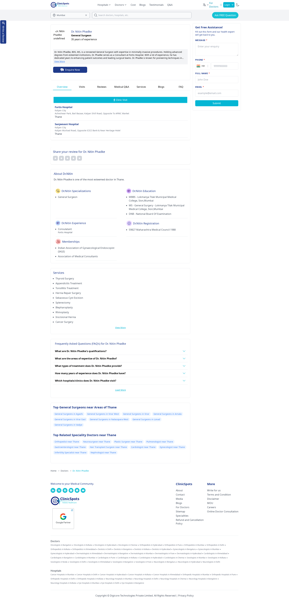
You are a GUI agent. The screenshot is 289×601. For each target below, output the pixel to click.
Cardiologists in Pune (106, 558)
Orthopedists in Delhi (215, 545)
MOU (210, 503)
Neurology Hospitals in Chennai (173, 579)
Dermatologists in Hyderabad (189, 553)
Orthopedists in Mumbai (194, 545)
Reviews (101, 86)
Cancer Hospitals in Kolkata (139, 574)
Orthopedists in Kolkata (60, 549)
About (179, 490)
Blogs (142, 4)
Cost (133, 4)
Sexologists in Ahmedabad (99, 562)
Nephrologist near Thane (103, 452)
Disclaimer (213, 498)
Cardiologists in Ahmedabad (215, 553)
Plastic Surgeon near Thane (128, 441)
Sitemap (180, 511)
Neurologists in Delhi (211, 562)
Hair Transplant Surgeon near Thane (108, 447)
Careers (211, 507)
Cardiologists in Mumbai (85, 558)
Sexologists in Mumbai (196, 558)
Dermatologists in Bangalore (116, 553)
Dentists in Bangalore (123, 549)
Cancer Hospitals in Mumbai (62, 574)
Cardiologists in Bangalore (62, 558)
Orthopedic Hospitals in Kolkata (90, 579)
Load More (120, 390)
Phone (200, 59)
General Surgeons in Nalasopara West (109, 419)
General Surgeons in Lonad (146, 419)
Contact (180, 494)
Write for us (214, 490)
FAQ (181, 86)
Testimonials (156, 4)
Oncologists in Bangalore (61, 545)
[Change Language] (206, 5)
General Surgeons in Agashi (69, 413)
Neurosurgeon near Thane (96, 441)
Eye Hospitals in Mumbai (88, 583)
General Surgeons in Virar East (70, 419)
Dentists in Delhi (105, 549)
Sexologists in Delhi (78, 562)
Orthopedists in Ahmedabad (84, 549)
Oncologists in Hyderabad (105, 545)
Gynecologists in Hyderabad (62, 553)
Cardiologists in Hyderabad (150, 558)
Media (179, 498)
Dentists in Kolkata (142, 549)
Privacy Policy (186, 595)
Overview (62, 86)
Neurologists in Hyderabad (189, 562)
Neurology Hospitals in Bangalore (203, 579)
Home (55, 470)
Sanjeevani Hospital (67, 124)
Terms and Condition (219, 494)
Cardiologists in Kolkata (127, 558)
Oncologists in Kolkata (83, 545)
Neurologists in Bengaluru (165, 562)
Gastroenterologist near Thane (70, 447)
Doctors (66, 470)
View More (59, 61)
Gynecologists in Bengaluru (184, 549)
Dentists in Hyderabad (161, 549)
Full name (202, 73)
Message (201, 40)
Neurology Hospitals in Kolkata (63, 583)
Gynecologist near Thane (172, 447)
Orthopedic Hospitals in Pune (224, 574)
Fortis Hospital (63, 107)
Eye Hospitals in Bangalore (133, 583)
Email (199, 86)
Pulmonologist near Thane (159, 441)
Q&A (169, 4)
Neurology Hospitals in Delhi (146, 579)
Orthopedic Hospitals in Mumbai (195, 574)
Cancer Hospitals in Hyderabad (113, 574)
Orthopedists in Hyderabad (151, 545)
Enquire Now (72, 69)
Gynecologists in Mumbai (208, 549)
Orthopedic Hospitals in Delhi (63, 579)
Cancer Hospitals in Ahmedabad (166, 574)
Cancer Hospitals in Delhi (87, 574)
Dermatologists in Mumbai (142, 553)
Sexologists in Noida (59, 562)
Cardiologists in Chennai (174, 558)
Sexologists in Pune (143, 562)
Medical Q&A (121, 86)
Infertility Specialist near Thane (70, 452)
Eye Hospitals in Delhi (110, 583)
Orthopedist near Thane (67, 441)
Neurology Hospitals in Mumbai (119, 579)
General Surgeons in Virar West (103, 413)
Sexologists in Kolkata (217, 558)
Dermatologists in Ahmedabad (89, 553)
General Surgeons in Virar (136, 413)
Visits (82, 86)
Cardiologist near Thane (143, 447)
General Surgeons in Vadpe (68, 424)
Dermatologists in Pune (165, 553)
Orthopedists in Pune (173, 545)
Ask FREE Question (225, 15)
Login (227, 4)
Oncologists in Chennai (127, 545)
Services (141, 86)
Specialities (182, 515)
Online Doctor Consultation (222, 511)
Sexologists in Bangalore (123, 562)
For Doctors (182, 507)
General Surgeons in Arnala (168, 413)
